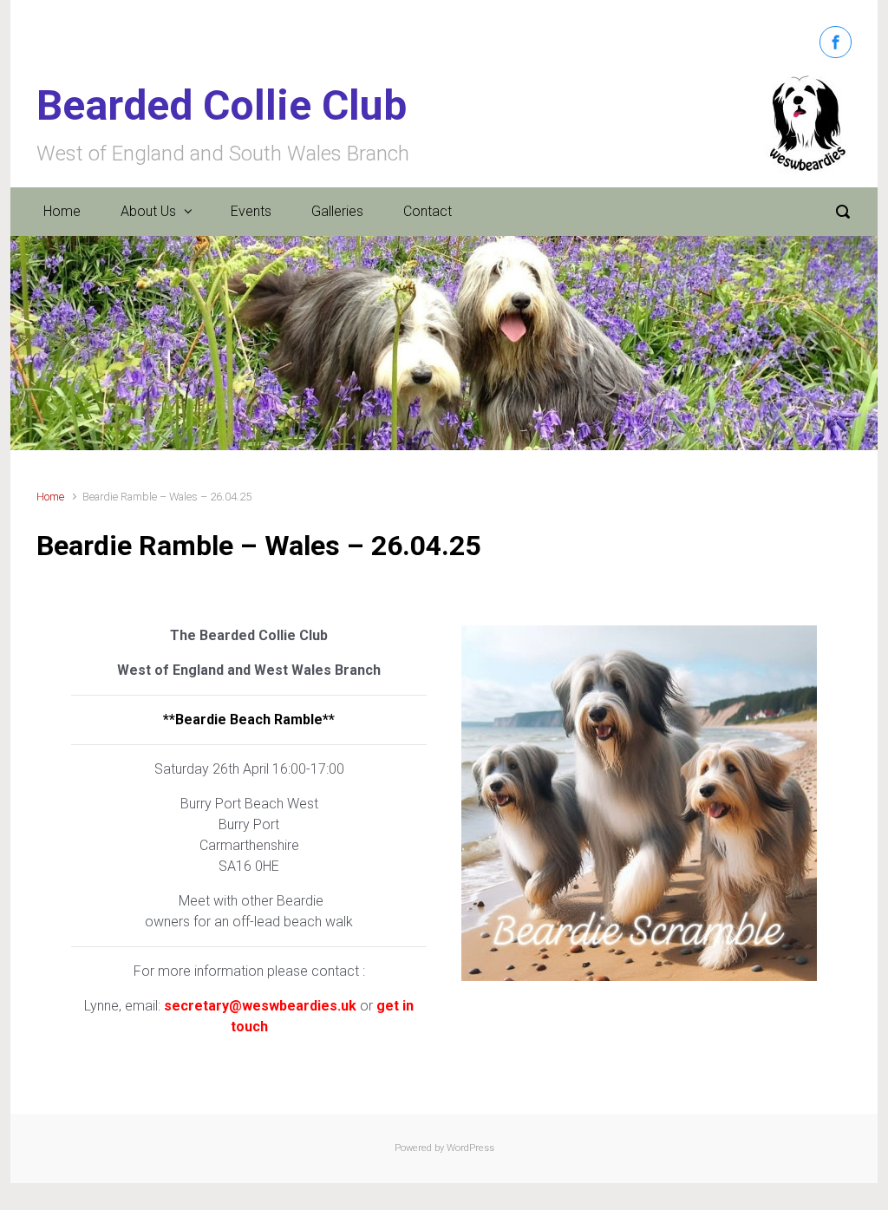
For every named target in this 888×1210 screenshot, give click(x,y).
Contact (427, 211)
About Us (148, 211)
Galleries (337, 211)
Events (251, 211)
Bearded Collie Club (221, 105)
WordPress (470, 1148)
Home (62, 211)
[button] (75, 343)
